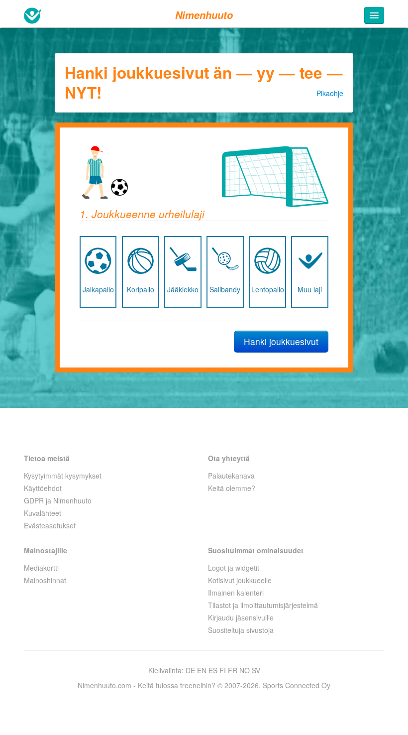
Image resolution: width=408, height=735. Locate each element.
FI (222, 670)
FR (232, 670)
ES (212, 670)
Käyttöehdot (43, 488)
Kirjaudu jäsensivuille (241, 617)
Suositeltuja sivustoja (241, 630)
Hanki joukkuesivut (281, 341)
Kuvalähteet (42, 513)
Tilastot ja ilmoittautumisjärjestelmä (263, 605)
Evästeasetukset (50, 525)
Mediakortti (41, 568)
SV (256, 670)
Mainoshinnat (45, 580)
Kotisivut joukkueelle (240, 580)
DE (190, 670)
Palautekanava (231, 476)
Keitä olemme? (231, 488)
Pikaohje (329, 93)
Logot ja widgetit (233, 568)
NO (244, 670)
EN (201, 670)
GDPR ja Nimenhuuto (58, 500)
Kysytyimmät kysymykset (63, 476)
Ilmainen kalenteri (236, 593)
